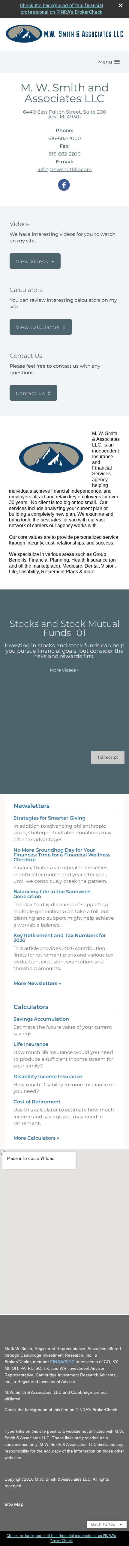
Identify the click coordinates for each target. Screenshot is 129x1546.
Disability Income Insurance (48, 1076)
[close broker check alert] (120, 5)
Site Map (14, 1504)
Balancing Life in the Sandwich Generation (52, 894)
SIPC (69, 1361)
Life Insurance (31, 1044)
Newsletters (32, 805)
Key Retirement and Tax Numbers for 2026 (60, 938)
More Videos (64, 670)
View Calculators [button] (38, 327)
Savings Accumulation (41, 1019)
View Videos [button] (32, 261)
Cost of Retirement (37, 1102)
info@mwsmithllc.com (65, 169)
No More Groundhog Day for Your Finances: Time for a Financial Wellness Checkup (62, 854)
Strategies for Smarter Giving (50, 818)
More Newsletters (37, 983)
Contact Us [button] (30, 393)
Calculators (31, 1006)
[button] (109, 62)
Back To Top (104, 1524)
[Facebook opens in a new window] (64, 185)
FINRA (56, 1361)
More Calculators (36, 1138)
